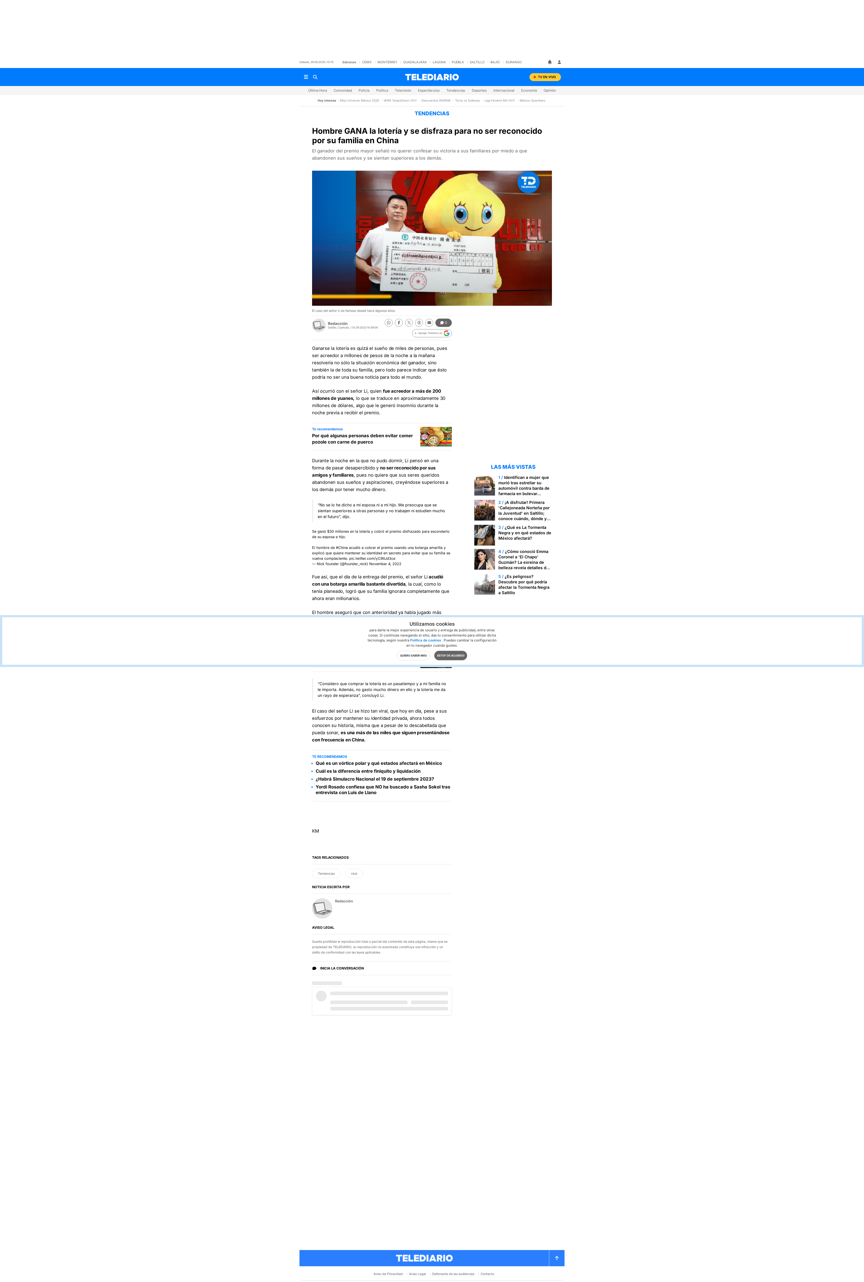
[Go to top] (557, 1258)
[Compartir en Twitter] (409, 323)
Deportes (479, 90)
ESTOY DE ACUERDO (450, 655)
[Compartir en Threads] (419, 323)
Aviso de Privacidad (388, 1274)
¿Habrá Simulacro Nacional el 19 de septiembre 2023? (375, 779)
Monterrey (387, 62)
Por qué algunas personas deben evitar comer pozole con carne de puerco (362, 439)
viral (354, 873)
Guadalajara (415, 62)
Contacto (487, 1274)
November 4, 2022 (385, 564)
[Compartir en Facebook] (399, 323)
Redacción (338, 323)
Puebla (458, 62)
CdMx (367, 62)
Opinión (550, 90)
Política (382, 90)
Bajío (495, 62)
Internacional (503, 90)
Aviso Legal (417, 1274)
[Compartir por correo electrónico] (429, 323)
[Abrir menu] (306, 77)
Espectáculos (429, 90)
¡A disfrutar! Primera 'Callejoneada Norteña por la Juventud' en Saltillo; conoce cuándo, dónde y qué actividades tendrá (524, 513)
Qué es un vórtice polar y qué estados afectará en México (379, 763)
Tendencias (455, 90)
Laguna (439, 62)
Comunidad (343, 90)
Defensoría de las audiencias (453, 1274)
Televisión (403, 90)
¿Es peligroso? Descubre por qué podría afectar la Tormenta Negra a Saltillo (523, 584)
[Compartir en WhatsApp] (389, 323)
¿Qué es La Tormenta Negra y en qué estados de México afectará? (524, 533)
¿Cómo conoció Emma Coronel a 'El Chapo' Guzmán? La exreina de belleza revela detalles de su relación (523, 562)
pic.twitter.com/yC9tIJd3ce (372, 558)
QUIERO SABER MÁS (413, 655)
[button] (432, 333)
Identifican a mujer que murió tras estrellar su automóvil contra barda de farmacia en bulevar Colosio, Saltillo (523, 488)
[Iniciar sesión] (559, 62)
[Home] (432, 77)
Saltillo (477, 62)
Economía (529, 90)
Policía (364, 90)
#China (342, 547)
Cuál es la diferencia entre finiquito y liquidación (368, 771)
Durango (514, 62)
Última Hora (317, 90)
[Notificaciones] (550, 62)
